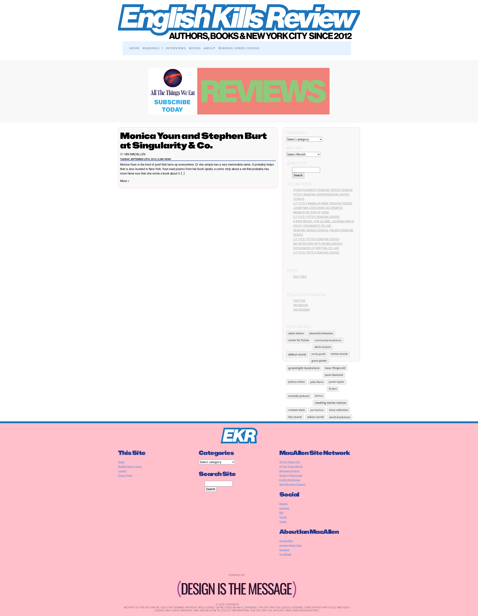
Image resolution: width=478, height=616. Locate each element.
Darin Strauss (323, 347)
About (209, 48)
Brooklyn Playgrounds (290, 475)
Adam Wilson (296, 333)
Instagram (301, 310)
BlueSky (283, 504)
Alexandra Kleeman (321, 333)
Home (134, 48)
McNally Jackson (298, 396)
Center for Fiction (298, 340)
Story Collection (338, 410)
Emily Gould (318, 354)
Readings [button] (152, 48)
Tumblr (283, 517)
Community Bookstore (328, 340)
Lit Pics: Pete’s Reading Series (316, 217)
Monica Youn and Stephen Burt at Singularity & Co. (193, 140)
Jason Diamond (334, 375)
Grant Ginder (319, 360)
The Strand (295, 417)
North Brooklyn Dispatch (292, 484)
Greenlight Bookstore (303, 368)
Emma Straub (339, 354)
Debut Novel (297, 354)
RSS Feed (300, 277)
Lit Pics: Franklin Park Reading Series (322, 203)
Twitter (299, 301)
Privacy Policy (125, 475)
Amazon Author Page (290, 545)
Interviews (176, 48)
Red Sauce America (289, 471)
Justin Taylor (336, 382)
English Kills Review (289, 480)
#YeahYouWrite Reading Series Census (323, 190)
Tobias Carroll (315, 417)
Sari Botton (317, 410)
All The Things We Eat (291, 467)
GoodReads (285, 554)
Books (195, 48)
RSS (281, 513)
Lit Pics (333, 388)
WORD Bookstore (339, 417)
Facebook (300, 305)
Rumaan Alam (296, 410)
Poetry (319, 395)
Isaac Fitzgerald (335, 368)
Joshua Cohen (296, 382)
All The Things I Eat (289, 462)
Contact (122, 471)
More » (124, 181)
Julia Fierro (316, 382)
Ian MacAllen (134, 154)
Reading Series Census (239, 48)
